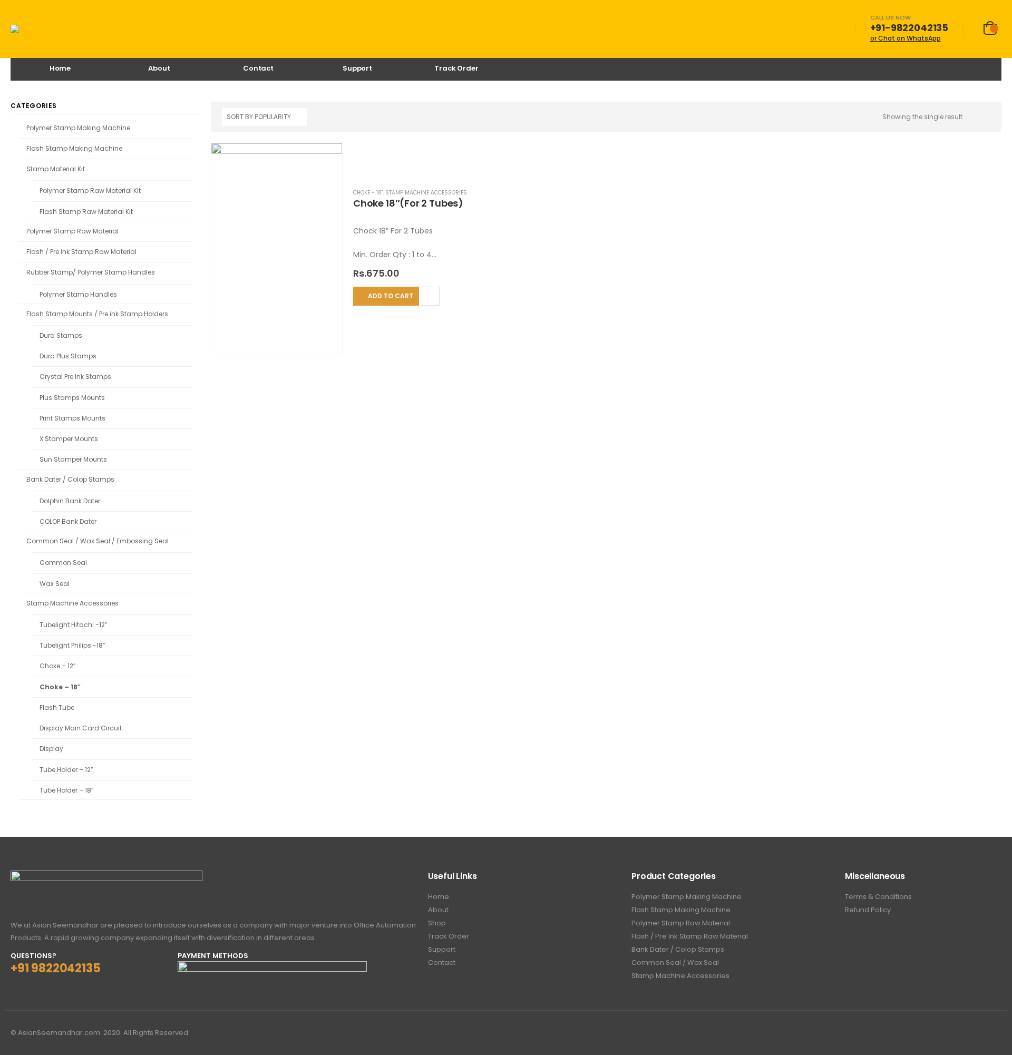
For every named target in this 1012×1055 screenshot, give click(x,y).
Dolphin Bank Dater (70, 500)
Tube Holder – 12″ (66, 769)
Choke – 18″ (60, 686)
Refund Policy (868, 910)
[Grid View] (973, 118)
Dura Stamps (61, 335)
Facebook (953, 1033)
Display (51, 748)
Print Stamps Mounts (72, 418)
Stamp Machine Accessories (426, 193)
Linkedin (992, 1033)
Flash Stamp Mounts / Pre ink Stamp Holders (97, 313)
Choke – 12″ (57, 665)
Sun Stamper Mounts (73, 459)
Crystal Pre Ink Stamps (75, 376)
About (159, 68)
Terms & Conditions (878, 897)
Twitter (973, 1033)
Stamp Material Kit (55, 168)
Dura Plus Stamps (68, 355)
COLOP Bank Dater (68, 521)
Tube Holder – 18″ (66, 790)
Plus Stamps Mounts (72, 397)
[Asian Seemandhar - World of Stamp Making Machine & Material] (50, 29)
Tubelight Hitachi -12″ (73, 624)
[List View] (985, 118)
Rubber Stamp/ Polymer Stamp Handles (90, 272)
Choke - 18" (368, 193)
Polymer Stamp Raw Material (72, 231)
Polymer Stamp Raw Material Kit (90, 190)
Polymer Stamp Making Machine (78, 127)
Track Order (456, 68)
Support (357, 68)
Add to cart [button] (390, 295)
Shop (437, 923)
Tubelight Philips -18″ (72, 645)
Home (60, 68)
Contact (258, 68)
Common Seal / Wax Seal (675, 963)
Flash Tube (57, 707)
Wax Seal (55, 583)
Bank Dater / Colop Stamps (70, 479)
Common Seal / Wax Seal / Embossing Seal (97, 540)
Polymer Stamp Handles (78, 294)
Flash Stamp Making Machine (74, 148)
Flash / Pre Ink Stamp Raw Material (81, 251)
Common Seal (63, 562)
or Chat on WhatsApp (905, 38)
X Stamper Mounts (69, 438)
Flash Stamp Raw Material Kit (86, 211)
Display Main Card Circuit (81, 728)
